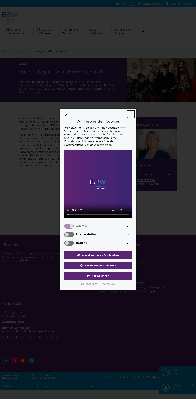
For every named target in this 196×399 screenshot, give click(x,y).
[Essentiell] (130, 226)
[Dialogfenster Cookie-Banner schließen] (131, 114)
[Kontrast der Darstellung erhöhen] (65, 114)
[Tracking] (130, 243)
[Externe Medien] (130, 234)
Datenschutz (89, 283)
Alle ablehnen (100, 275)
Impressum (108, 283)
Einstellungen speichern (100, 265)
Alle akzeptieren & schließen (100, 255)
